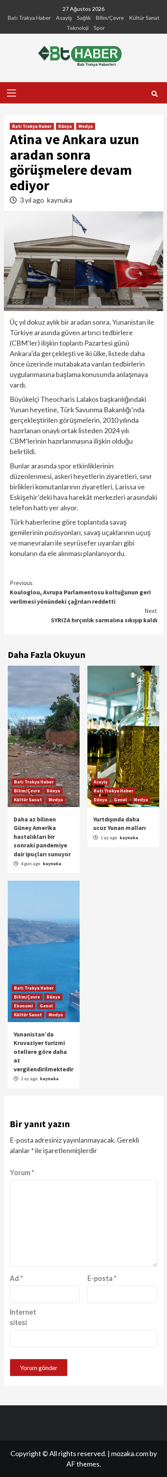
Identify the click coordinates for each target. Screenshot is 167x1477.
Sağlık (84, 17)
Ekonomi (23, 1006)
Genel (120, 799)
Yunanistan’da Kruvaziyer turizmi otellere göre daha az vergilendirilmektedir (43, 1051)
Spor (99, 27)
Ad (16, 1278)
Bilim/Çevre (110, 17)
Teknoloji (77, 27)
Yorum (22, 1172)
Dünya (65, 126)
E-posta (102, 1278)
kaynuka (59, 200)
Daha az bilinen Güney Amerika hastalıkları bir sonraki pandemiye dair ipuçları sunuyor (42, 836)
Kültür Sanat (144, 17)
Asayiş (64, 17)
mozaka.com (129, 1453)
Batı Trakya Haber (29, 17)
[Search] (154, 93)
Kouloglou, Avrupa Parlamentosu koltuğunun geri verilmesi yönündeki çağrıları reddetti (80, 592)
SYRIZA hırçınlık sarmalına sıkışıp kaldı (104, 615)
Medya (85, 126)
